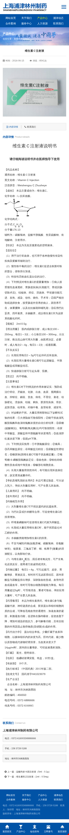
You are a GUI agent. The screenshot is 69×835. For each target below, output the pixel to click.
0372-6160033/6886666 (21, 805)
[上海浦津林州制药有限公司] (25, 7)
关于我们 (26, 17)
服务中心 (26, 23)
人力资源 (42, 23)
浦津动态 (58, 17)
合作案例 (11, 23)
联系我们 (58, 23)
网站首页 (11, 17)
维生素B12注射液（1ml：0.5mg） (33, 776)
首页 (16, 39)
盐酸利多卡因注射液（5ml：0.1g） (33, 771)
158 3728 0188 (50, 805)
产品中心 (42, 17)
